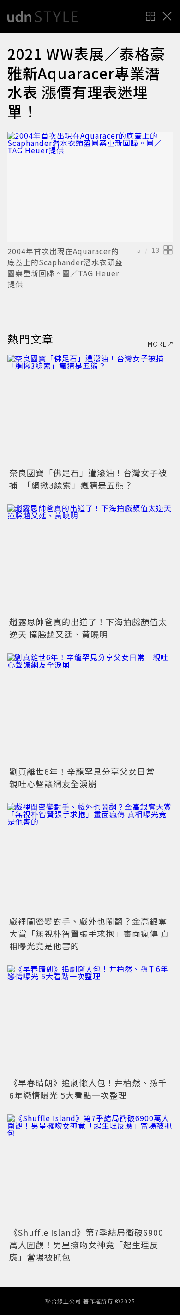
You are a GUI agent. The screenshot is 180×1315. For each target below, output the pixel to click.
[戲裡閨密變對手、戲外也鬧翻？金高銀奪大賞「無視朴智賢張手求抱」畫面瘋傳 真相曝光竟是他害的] (90, 858)
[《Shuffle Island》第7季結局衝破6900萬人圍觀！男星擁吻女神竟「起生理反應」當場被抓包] (90, 1169)
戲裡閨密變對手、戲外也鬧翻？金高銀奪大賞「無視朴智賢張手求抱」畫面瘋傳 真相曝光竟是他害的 (89, 933)
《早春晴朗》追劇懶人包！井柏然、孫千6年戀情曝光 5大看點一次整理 (88, 1088)
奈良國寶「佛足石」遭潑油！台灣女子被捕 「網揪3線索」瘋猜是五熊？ (88, 478)
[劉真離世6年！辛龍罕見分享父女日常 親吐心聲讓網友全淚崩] (90, 708)
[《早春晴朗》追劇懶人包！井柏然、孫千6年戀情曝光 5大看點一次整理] (90, 1020)
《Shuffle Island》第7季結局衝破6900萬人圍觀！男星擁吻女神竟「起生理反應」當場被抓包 (86, 1244)
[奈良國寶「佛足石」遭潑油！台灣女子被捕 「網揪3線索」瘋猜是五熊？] (90, 410)
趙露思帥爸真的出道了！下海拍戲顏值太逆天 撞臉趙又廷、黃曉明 (88, 628)
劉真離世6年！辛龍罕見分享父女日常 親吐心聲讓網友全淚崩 (86, 777)
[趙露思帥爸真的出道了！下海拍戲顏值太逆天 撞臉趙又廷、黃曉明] (90, 559)
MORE (157, 344)
